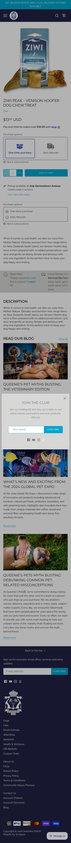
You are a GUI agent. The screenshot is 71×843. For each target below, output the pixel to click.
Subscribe (53, 429)
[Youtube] (33, 440)
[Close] (64, 398)
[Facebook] (28, 440)
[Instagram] (38, 440)
